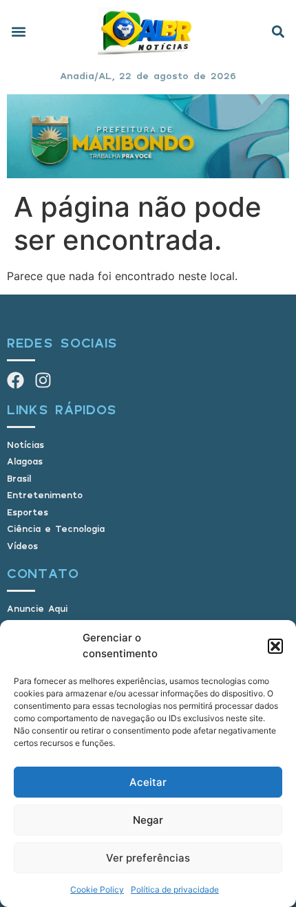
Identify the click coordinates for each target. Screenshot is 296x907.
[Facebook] (15, 380)
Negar (148, 819)
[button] (275, 646)
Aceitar (148, 782)
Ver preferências (148, 857)
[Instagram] (43, 380)
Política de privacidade (175, 889)
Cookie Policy (97, 889)
